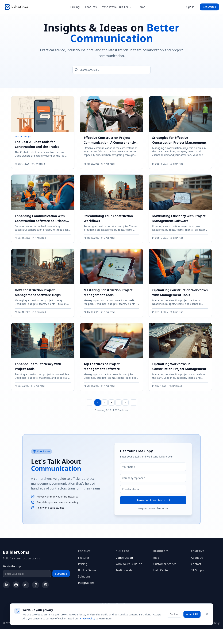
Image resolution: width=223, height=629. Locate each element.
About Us (197, 558)
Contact (196, 564)
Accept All (192, 614)
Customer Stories (164, 564)
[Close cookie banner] (207, 614)
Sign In (190, 7)
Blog (156, 558)
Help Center (161, 570)
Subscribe (61, 573)
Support (200, 570)
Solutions (84, 576)
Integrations (86, 583)
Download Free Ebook (150, 500)
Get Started (209, 7)
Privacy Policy (87, 618)
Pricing (75, 7)
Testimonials (124, 570)
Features (91, 7)
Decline (174, 614)
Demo (141, 7)
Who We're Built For (115, 7)
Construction (124, 558)
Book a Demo (87, 570)
